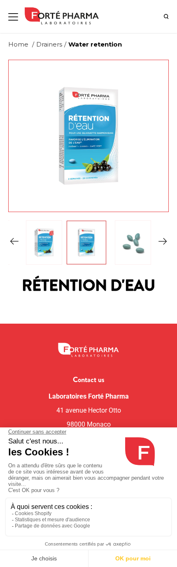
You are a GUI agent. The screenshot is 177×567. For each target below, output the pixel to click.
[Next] (162, 242)
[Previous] (14, 242)
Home (18, 44)
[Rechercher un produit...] (166, 16)
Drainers (49, 44)
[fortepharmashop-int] (65, 16)
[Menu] (13, 17)
